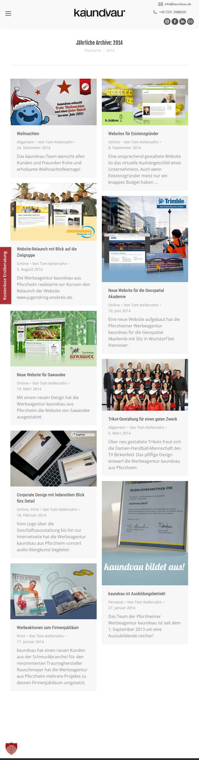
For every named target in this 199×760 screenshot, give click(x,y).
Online (114, 141)
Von (55, 141)
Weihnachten (28, 133)
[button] (11, 748)
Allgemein (25, 141)
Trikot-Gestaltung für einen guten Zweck (142, 419)
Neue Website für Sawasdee (41, 374)
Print (35, 509)
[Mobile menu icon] (8, 13)
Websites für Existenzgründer (133, 133)
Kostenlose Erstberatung (5, 275)
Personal (115, 602)
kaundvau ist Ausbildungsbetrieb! (136, 593)
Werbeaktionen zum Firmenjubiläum (48, 627)
